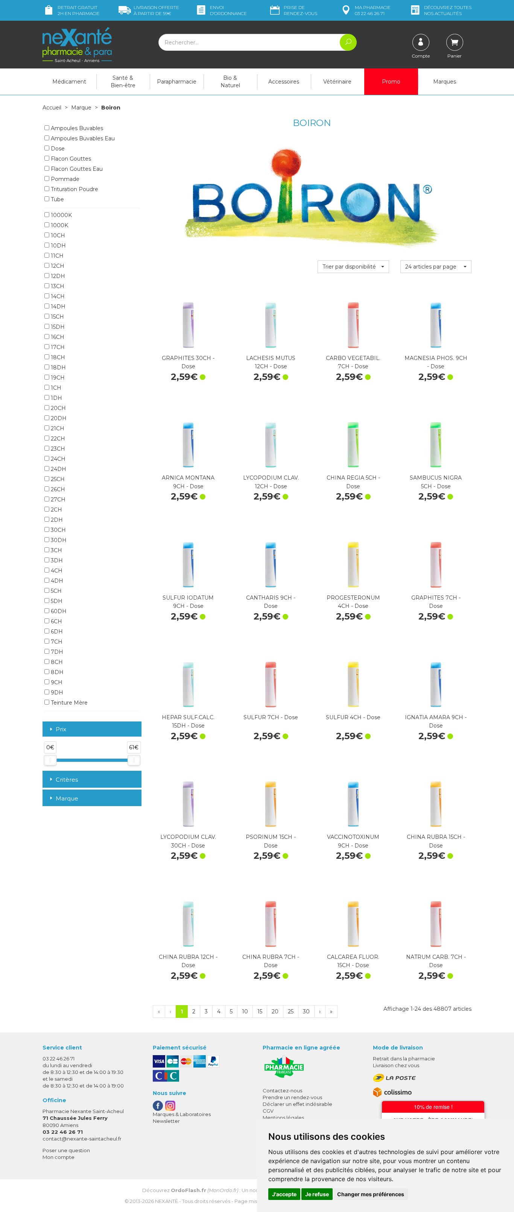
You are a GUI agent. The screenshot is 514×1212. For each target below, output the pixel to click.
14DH (57, 306)
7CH (55, 641)
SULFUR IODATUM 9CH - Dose (188, 601)
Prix (61, 729)
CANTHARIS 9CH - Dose (270, 601)
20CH (57, 408)
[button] (353, 266)
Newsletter (166, 1121)
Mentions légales (283, 1118)
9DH (56, 692)
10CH (57, 235)
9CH (55, 682)
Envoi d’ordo (228, 10)
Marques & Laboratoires (182, 1114)
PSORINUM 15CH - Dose (271, 841)
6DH (56, 631)
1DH (55, 398)
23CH (57, 448)
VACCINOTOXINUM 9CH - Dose (353, 841)
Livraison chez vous (396, 1065)
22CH (57, 438)
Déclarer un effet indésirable (297, 1104)
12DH (57, 276)
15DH (57, 327)
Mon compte (59, 1157)
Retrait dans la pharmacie (404, 1059)
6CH (55, 621)
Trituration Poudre (73, 189)
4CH (55, 570)
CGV (268, 1111)
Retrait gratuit (79, 10)
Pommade (64, 179)
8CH (56, 662)
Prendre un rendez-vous (292, 1097)
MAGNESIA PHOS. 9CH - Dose (436, 362)
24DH (57, 469)
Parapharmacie (176, 81)
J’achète (188, 344)
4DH (56, 580)
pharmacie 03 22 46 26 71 (373, 10)
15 (259, 1011)
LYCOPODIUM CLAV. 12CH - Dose (271, 481)
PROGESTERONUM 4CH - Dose (353, 601)
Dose (57, 148)
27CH (57, 499)
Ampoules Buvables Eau (82, 138)
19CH (57, 377)
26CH (57, 489)
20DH (58, 418)
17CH (57, 347)
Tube (56, 199)
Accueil (52, 107)
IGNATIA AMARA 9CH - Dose (436, 721)
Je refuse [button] (317, 1194)
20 (275, 1011)
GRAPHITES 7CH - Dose (436, 601)
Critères (67, 779)
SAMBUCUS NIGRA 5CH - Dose (436, 481)
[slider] (50, 760)
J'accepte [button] (284, 1194)
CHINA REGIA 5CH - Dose (353, 481)
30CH (57, 530)
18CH (57, 357)
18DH (57, 367)
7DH (56, 652)
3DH (56, 560)
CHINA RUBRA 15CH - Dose (436, 841)
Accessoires (283, 81)
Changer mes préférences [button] (370, 1194)
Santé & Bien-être (123, 81)
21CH (56, 428)
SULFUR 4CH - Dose (353, 717)
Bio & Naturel (230, 81)
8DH (56, 672)
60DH (58, 611)
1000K (58, 225)
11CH (56, 255)
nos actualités (447, 10)
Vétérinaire (337, 81)
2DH (56, 519)
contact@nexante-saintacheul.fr (82, 1138)
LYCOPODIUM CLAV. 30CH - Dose (188, 841)
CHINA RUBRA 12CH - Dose (188, 961)
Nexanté (166, 1201)
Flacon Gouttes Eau (76, 169)
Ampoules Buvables (76, 128)
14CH (57, 296)
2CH (55, 509)
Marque (81, 107)
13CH (56, 286)
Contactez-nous (282, 1090)
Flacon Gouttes (70, 158)
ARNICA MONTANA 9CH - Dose (188, 481)
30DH (58, 540)
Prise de (300, 10)
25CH (57, 479)
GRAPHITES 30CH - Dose (188, 362)
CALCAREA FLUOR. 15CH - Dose (353, 961)
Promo (391, 81)
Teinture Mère (68, 702)
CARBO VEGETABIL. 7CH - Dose (353, 362)
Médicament (69, 81)
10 (245, 1011)
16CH (56, 337)
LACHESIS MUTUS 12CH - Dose (270, 362)
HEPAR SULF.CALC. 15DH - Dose (188, 721)
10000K (60, 215)
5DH (55, 601)
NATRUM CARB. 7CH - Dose (436, 961)
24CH (57, 459)
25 (290, 1011)
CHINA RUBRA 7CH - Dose (270, 961)
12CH (56, 266)
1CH (55, 387)
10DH (57, 245)
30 (306, 1011)
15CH (56, 316)
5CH (55, 591)
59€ (156, 10)
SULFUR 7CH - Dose (270, 717)
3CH (55, 550)
